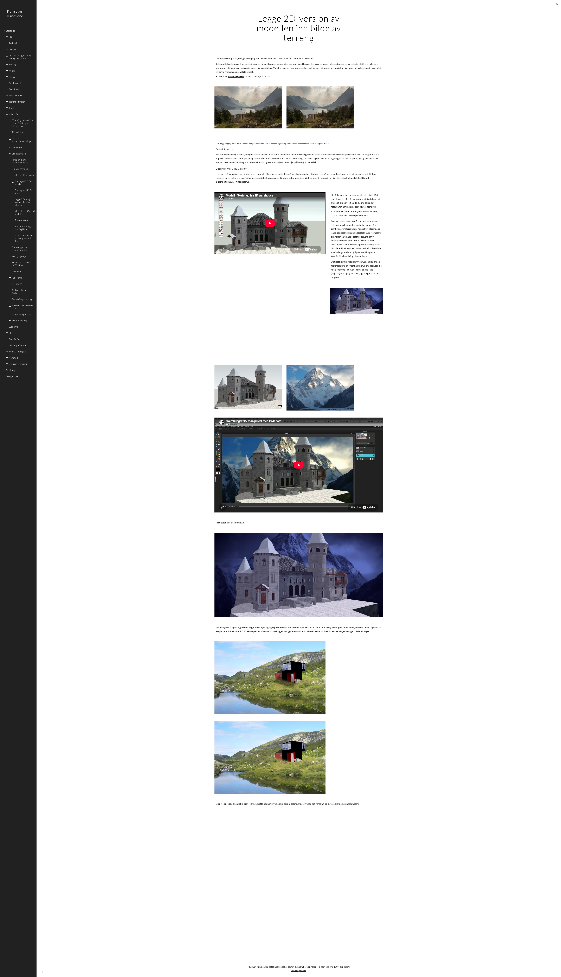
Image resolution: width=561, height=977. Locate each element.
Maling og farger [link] (19, 256)
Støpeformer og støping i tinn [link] (23, 227)
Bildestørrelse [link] (19, 153)
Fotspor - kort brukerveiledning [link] (20, 161)
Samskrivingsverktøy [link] (22, 299)
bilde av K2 (345, 202)
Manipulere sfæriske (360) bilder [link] (22, 264)
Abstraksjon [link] (18, 132)
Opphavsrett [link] (15, 83)
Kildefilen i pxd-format (345, 211)
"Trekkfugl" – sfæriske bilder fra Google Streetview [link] (22, 123)
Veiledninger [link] (15, 114)
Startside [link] (10, 30)
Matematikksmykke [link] (25, 175)
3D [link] (10, 36)
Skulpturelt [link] (14, 89)
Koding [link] (12, 64)
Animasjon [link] (17, 147)
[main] (298, 28)
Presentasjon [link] (21, 220)
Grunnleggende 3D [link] (21, 168)
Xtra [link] (11, 333)
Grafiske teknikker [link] (18, 363)
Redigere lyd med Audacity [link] (20, 291)
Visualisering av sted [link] (21, 314)
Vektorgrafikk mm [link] (17, 345)
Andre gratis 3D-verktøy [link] (23, 182)
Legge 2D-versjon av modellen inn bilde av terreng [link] (23, 202)
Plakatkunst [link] (17, 271)
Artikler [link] (12, 49)
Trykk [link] (11, 108)
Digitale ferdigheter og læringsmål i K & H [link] (20, 57)
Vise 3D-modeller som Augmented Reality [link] (23, 238)
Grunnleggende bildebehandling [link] (19, 248)
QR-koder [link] (17, 283)
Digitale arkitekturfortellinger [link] (22, 139)
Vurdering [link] (13, 326)
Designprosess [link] (13, 376)
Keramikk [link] (13, 357)
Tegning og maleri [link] (17, 101)
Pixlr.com (372, 211)
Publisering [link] (17, 277)
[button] (557, 4)
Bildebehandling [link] (19, 320)
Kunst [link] (12, 70)
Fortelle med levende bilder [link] (22, 306)
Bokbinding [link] (14, 339)
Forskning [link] (10, 370)
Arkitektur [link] (14, 43)
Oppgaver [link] (14, 76)
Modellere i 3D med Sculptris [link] (25, 212)
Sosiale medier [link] (16, 95)
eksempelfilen (223, 181)
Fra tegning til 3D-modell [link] (23, 191)
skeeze (230, 149)
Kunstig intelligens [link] (17, 351)
